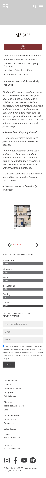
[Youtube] (24, 460)
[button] (16, 217)
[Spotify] (33, 460)
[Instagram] (7, 460)
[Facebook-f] (15, 460)
